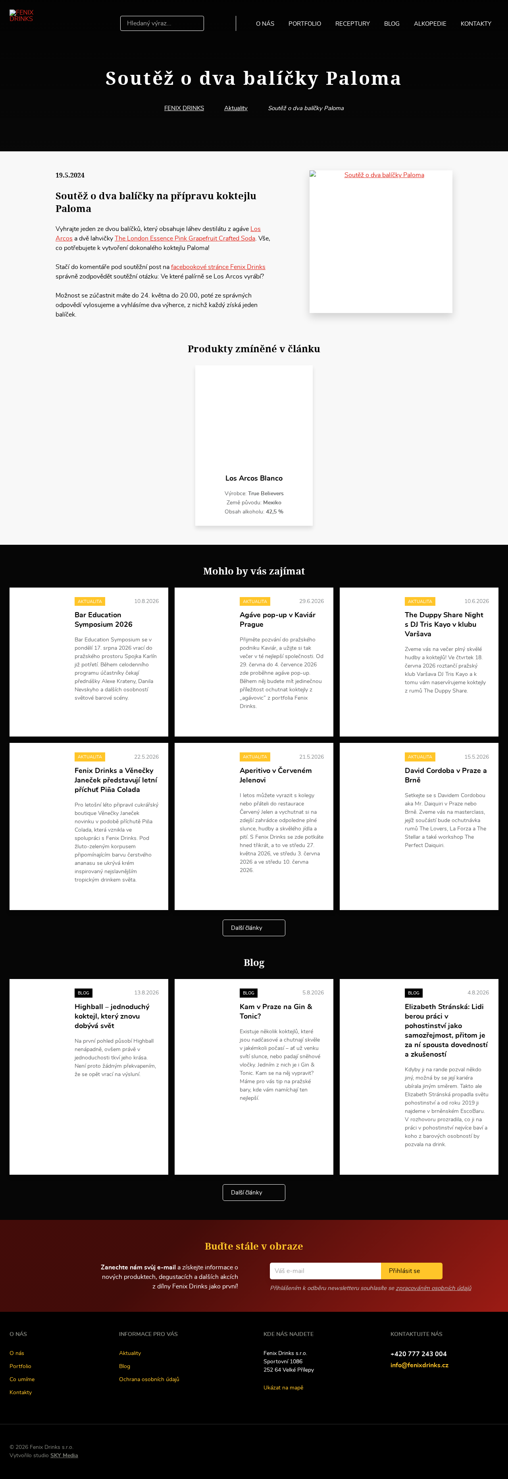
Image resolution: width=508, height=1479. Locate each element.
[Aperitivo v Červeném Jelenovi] (207, 769)
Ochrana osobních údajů (149, 1379)
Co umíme (22, 1379)
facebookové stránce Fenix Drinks (218, 267)
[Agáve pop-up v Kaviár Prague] (207, 614)
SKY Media (64, 1455)
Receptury (352, 24)
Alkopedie (430, 24)
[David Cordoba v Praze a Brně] (372, 769)
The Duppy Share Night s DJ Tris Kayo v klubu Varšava (444, 625)
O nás (265, 24)
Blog (392, 24)
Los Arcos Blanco (254, 478)
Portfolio (305, 24)
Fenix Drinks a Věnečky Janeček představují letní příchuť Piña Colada (116, 780)
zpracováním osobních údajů (433, 1288)
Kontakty (476, 24)
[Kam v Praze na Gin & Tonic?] (207, 1006)
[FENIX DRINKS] (33, 23)
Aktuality (236, 108)
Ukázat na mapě (283, 1388)
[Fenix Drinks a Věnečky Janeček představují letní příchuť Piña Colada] (42, 769)
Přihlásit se (404, 1271)
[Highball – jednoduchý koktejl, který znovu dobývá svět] (42, 1006)
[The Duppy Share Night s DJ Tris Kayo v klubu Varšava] (372, 614)
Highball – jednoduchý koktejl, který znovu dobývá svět (112, 1017)
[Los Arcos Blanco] (254, 420)
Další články (246, 928)
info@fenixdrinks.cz (419, 1365)
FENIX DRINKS (184, 108)
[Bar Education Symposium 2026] (42, 614)
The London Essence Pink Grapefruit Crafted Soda (185, 238)
